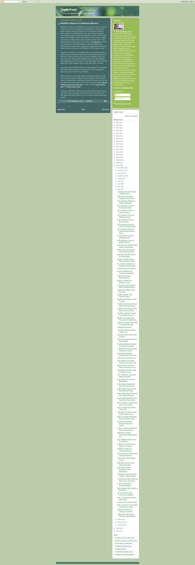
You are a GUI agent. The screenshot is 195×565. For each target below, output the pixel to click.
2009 (118, 160)
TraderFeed (69, 9)
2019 (118, 141)
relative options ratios (74, 87)
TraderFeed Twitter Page (123, 546)
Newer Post (61, 109)
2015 (118, 152)
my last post (96, 42)
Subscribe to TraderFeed (123, 543)
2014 (118, 155)
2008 (118, 163)
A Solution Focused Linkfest (126, 268)
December (121, 168)
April (119, 189)
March (120, 519)
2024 (118, 128)
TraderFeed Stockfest (124, 327)
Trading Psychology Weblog (124, 554)
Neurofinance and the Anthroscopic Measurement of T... (127, 434)
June (119, 184)
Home (83, 109)
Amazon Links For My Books (125, 538)
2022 (118, 133)
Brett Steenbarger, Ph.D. (124, 31)
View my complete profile (124, 88)
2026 (118, 122)
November (121, 170)
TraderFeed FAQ (120, 549)
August (120, 178)
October (120, 173)
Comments (120, 98)
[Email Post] (105, 101)
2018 (118, 144)
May (119, 186)
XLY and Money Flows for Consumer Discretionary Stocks (126, 231)
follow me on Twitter (131, 116)
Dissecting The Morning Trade (127, 502)
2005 (118, 531)
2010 (118, 157)
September (121, 176)
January (120, 525)
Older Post (105, 109)
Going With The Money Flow (126, 358)
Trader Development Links (124, 551)
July (119, 181)
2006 (118, 528)
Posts (118, 95)
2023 (118, 130)
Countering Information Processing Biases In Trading (125, 423)
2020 (118, 139)
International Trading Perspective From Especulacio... (124, 469)
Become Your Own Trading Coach (126, 540)
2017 (118, 147)
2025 (118, 125)
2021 (118, 136)
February (121, 522)
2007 (118, 165)
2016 (118, 149)
